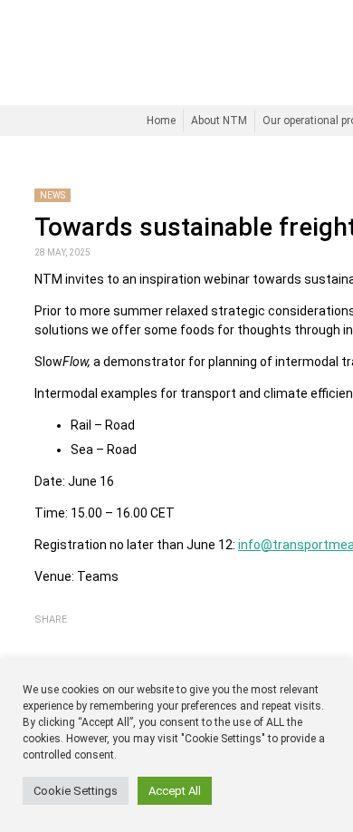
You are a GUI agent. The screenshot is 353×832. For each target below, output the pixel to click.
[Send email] (93, 636)
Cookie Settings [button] (75, 791)
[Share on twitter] (69, 636)
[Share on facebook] (45, 636)
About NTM (219, 120)
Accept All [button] (174, 791)
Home (161, 120)
